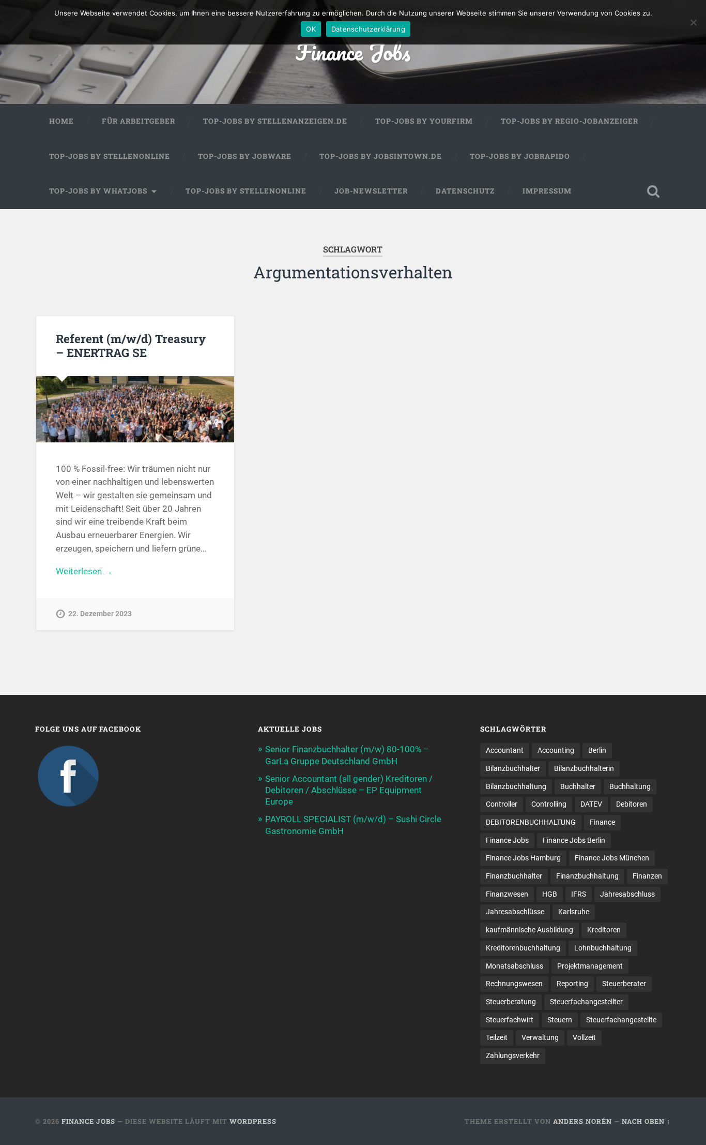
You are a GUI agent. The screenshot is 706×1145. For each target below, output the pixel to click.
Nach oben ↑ (646, 1121)
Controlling (548, 804)
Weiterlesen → (84, 571)
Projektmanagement (590, 966)
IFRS (578, 894)
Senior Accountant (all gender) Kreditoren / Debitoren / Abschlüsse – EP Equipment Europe (349, 790)
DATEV (591, 804)
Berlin (597, 750)
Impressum (547, 191)
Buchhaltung (630, 786)
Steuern (559, 1020)
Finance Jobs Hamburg (523, 858)
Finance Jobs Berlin (574, 840)
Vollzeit (584, 1037)
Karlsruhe (573, 912)
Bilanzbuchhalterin (584, 768)
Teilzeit (497, 1037)
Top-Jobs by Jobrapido (520, 156)
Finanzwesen (507, 894)
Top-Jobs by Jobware (244, 156)
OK (311, 29)
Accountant (505, 750)
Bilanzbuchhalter (513, 768)
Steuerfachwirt (509, 1020)
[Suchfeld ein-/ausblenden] (653, 191)
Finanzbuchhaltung (587, 876)
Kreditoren (604, 930)
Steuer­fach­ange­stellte (621, 1020)
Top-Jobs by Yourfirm (424, 121)
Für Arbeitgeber (138, 121)
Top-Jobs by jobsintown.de (380, 156)
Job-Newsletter (371, 191)
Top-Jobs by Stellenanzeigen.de (275, 121)
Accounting (556, 750)
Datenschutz (465, 191)
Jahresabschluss (627, 894)
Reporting (572, 983)
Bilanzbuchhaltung (516, 786)
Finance (602, 822)
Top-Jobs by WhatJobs (98, 191)
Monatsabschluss (514, 966)
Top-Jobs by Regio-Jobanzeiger (569, 121)
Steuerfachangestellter (586, 1002)
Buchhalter (577, 786)
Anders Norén (582, 1121)
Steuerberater (624, 983)
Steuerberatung (511, 1002)
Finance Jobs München (612, 858)
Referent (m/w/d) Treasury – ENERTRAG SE (131, 345)
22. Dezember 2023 (100, 613)
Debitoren (631, 804)
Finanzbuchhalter (514, 876)
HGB (549, 894)
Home (61, 121)
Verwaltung (540, 1037)
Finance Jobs (353, 51)
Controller (501, 804)
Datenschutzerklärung (368, 29)
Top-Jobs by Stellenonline (109, 156)
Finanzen (647, 876)
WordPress (253, 1121)
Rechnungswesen (514, 983)
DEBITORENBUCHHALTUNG (531, 822)
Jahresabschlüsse (515, 912)
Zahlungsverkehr (513, 1055)
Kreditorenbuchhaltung (523, 948)
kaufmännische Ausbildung (529, 930)
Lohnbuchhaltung (603, 948)
